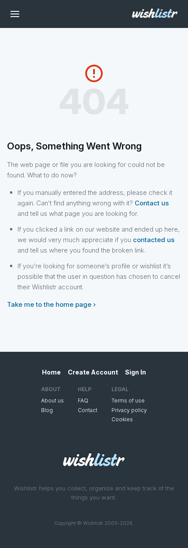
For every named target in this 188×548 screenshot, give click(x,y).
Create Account (93, 372)
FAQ (83, 400)
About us (52, 400)
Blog (47, 410)
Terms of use (128, 400)
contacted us (153, 240)
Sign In (135, 372)
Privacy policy (129, 410)
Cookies (122, 419)
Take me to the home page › (51, 304)
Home (51, 372)
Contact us (152, 203)
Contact (87, 410)
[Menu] (14, 14)
